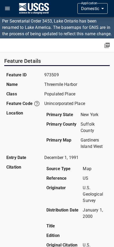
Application (89, 3)
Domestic (90, 8)
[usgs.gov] (34, 8)
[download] (107, 45)
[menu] (7, 8)
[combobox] (92, 8)
